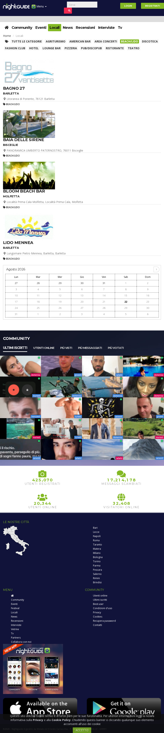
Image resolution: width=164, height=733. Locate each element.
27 (16, 283)
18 (38, 301)
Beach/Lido (129, 41)
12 (60, 295)
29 (60, 283)
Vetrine (15, 629)
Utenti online (43, 348)
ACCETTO (82, 730)
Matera (97, 548)
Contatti (97, 625)
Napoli (97, 536)
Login (128, 5)
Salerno (97, 574)
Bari (95, 527)
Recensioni (85, 27)
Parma (96, 565)
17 (16, 301)
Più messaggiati (90, 348)
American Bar (80, 41)
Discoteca (150, 41)
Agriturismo (55, 41)
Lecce (96, 532)
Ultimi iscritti (15, 348)
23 (147, 301)
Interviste (106, 27)
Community (22, 27)
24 (16, 308)
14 (104, 295)
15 (125, 295)
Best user (98, 604)
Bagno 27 (14, 88)
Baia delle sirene (23, 139)
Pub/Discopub (91, 48)
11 (38, 295)
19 (60, 301)
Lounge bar (52, 48)
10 (16, 295)
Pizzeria (71, 48)
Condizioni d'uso (102, 608)
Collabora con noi (21, 642)
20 (82, 301)
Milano (97, 553)
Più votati (116, 348)
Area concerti (106, 41)
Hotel (34, 48)
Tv (120, 27)
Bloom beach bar (24, 191)
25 (38, 308)
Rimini (96, 578)
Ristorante (115, 48)
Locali (55, 27)
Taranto (97, 544)
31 (104, 283)
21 (104, 301)
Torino (97, 561)
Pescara (97, 569)
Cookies (97, 616)
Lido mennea (18, 242)
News (68, 27)
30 (82, 283)
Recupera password (104, 621)
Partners (16, 637)
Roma (96, 540)
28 (38, 283)
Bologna (98, 557)
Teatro (133, 48)
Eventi (40, 27)
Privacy (97, 612)
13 (82, 295)
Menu (40, 6)
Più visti (66, 348)
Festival (15, 608)
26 (60, 308)
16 (147, 295)
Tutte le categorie (27, 41)
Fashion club (15, 48)
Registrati (152, 5)
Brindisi (97, 582)
